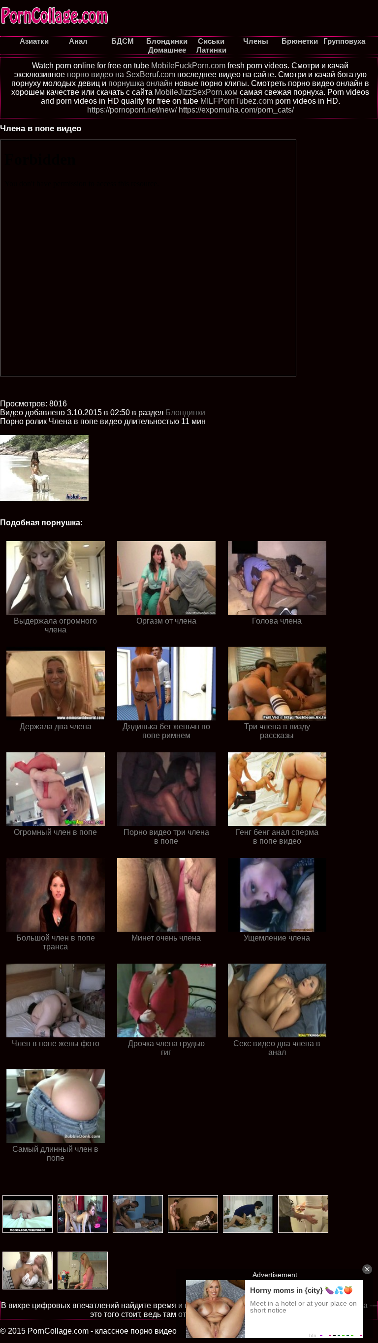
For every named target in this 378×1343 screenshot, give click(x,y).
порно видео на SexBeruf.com (121, 74)
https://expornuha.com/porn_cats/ (236, 110)
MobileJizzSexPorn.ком (196, 92)
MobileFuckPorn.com (188, 65)
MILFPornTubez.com (236, 101)
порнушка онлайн (140, 83)
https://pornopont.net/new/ (132, 110)
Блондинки (185, 412)
